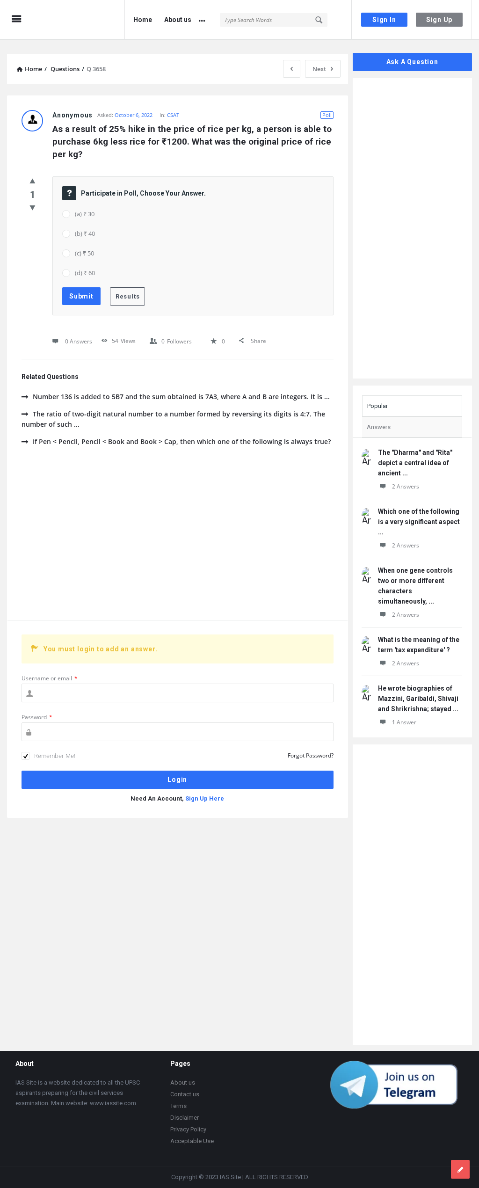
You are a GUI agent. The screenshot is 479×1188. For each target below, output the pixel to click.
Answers (379, 426)
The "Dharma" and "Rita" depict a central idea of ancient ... (415, 463)
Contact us (184, 1094)
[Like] (32, 180)
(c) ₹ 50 (84, 253)
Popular (377, 405)
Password (37, 717)
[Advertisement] (178, 540)
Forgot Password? (311, 755)
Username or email (50, 678)
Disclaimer (184, 1117)
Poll (327, 114)
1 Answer (404, 722)
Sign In (384, 19)
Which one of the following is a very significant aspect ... (419, 522)
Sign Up (439, 19)
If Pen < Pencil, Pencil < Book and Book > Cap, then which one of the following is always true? (182, 441)
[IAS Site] (80, 20)
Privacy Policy (188, 1129)
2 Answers (405, 486)
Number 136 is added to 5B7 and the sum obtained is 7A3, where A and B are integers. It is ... (181, 396)
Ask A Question (412, 62)
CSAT (173, 114)
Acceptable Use (192, 1140)
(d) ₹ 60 (85, 273)
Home (142, 19)
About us (177, 19)
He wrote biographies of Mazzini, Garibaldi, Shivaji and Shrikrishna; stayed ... (418, 699)
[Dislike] (32, 207)
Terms (178, 1105)
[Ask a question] (460, 1169)
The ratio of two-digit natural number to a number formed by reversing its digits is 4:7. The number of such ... (173, 419)
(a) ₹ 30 (84, 214)
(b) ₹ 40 (85, 233)
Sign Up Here (204, 798)
